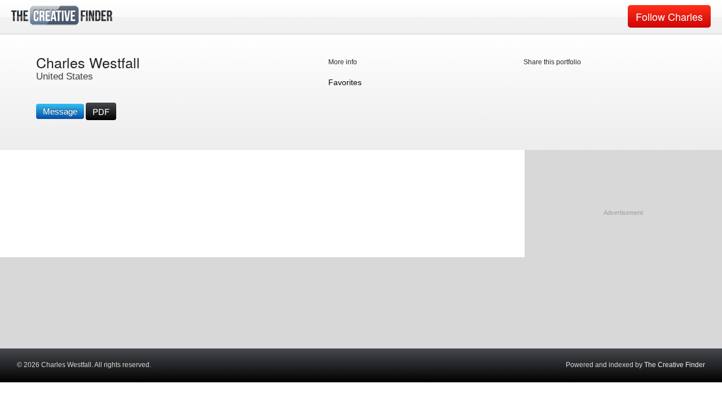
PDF (101, 111)
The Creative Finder (674, 365)
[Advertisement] (623, 288)
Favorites (345, 82)
